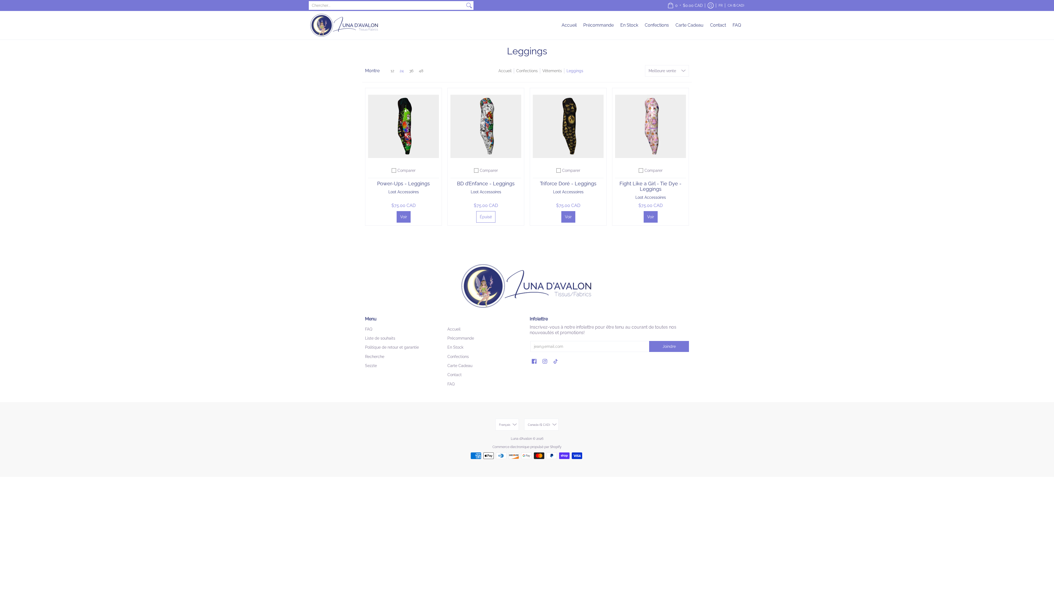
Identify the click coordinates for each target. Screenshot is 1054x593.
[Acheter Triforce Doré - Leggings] (568, 126)
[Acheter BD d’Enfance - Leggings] (485, 126)
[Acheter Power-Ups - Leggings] (403, 126)
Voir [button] (403, 217)
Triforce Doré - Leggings (568, 183)
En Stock (455, 347)
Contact (454, 375)
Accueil (505, 71)
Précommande (460, 338)
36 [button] (411, 71)
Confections (527, 71)
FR (721, 5)
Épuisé (486, 217)
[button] (685, 5)
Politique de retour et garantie (392, 347)
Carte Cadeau (459, 365)
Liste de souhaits (380, 338)
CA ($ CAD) (736, 5)
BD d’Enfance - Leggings (486, 183)
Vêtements (552, 71)
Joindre (669, 346)
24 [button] (402, 71)
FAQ (368, 329)
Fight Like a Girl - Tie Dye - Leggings (650, 186)
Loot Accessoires (403, 192)
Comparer (406, 170)
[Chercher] (469, 5)
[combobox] (387, 5)
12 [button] (392, 71)
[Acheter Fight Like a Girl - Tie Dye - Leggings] (650, 126)
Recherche (374, 356)
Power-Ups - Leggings (403, 183)
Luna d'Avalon (521, 439)
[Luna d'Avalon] (344, 25)
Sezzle (371, 365)
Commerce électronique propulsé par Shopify (527, 447)
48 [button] (421, 71)
